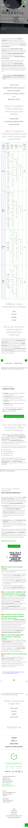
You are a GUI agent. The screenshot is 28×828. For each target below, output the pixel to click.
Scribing (14, 317)
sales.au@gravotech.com (9, 785)
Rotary (14, 320)
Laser (14, 311)
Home (2, 8)
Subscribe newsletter (13, 763)
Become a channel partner (14, 746)
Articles (14, 711)
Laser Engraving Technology (14, 817)
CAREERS (14, 737)
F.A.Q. (14, 96)
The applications (9, 8)
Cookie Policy (14, 810)
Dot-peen (14, 314)
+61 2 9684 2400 (7, 782)
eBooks (14, 714)
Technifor (12, 766)
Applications (14, 708)
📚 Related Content (14, 99)
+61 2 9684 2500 (7, 784)
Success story (14, 717)
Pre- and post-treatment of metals (14, 93)
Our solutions (14, 85)
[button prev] (2, 360)
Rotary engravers (14, 124)
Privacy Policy (14, 812)
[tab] (14, 694)
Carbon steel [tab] (9, 363)
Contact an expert (14, 546)
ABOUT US (14, 740)
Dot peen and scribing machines (14, 121)
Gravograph (19, 766)
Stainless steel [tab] (18, 363)
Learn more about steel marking (14, 416)
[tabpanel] (14, 311)
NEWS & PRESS (14, 743)
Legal (14, 809)
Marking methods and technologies (14, 87)
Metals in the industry (14, 90)
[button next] (26, 360)
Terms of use (14, 814)
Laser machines (14, 118)
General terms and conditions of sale (14, 815)
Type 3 (6, 766)
